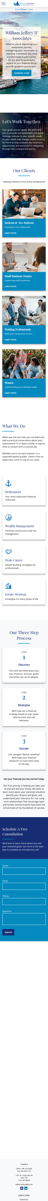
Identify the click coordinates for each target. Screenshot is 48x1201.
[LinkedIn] (25, 1188)
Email (5, 880)
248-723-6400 (26, 1168)
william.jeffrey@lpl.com (24, 1184)
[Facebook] (21, 1188)
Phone (5, 896)
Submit (8, 932)
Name (5, 865)
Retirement (24, 1199)
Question (7, 911)
